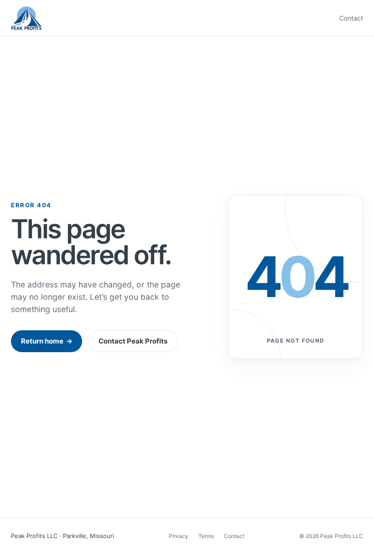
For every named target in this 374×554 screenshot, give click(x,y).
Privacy (178, 536)
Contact (351, 18)
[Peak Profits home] (26, 18)
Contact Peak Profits (133, 341)
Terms (206, 536)
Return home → (47, 341)
